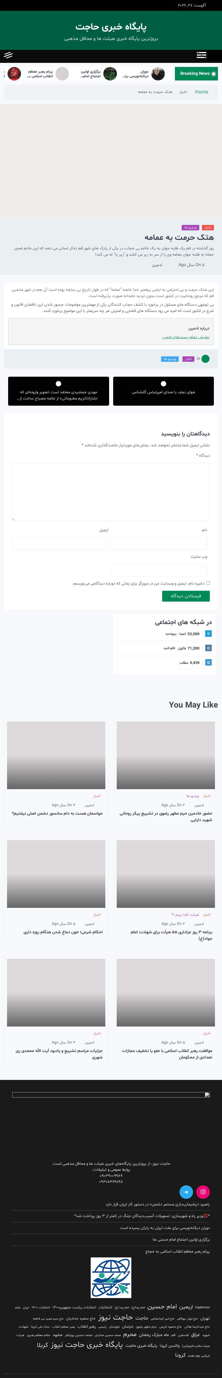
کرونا (180, 1355)
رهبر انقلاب (86, 1326)
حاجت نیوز (115, 1317)
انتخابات (105, 1307)
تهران (205, 1318)
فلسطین (183, 1335)
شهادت (23, 1327)
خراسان (127, 1326)
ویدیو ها (190, 227)
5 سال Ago (191, 265)
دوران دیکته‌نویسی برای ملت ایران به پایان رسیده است (144, 74)
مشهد (58, 1335)
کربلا (42, 1345)
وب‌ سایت (199, 557)
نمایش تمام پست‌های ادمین (186, 337)
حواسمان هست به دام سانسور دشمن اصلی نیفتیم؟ (57, 814)
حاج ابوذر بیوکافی (187, 1319)
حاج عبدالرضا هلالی (197, 1327)
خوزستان (114, 1327)
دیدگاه (203, 456)
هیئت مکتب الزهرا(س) (196, 1346)
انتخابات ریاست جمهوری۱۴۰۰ (74, 1307)
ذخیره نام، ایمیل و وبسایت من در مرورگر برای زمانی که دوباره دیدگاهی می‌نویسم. (138, 583)
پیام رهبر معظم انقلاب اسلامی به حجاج (49, 74)
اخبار (208, 227)
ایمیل (103, 530)
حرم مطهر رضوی (146, 1327)
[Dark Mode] (32, 56)
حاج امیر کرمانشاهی (163, 1319)
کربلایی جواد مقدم (199, 1356)
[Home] (215, 55)
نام (204, 530)
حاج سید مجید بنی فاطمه (48, 1319)
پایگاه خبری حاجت (111, 27)
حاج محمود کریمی (170, 1327)
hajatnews (202, 1307)
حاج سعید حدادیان (81, 1318)
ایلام (17, 1308)
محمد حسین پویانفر (78, 1335)
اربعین (186, 1307)
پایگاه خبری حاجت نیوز (87, 1345)
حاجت (141, 1318)
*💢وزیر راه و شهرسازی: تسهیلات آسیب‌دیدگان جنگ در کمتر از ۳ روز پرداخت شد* (142, 1216)
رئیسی (102, 1327)
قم (173, 1335)
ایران (26, 1307)
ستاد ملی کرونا (40, 1327)
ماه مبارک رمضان (154, 1335)
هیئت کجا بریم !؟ (185, 914)
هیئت (20, 1335)
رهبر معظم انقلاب (63, 1327)
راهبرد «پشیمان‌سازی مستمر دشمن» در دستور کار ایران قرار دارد (158, 1204)
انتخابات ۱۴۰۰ (41, 1307)
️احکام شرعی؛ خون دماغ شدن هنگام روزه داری (63, 932)
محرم (129, 1334)
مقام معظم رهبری (38, 1335)
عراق (195, 1334)
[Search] (20, 56)
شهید (206, 1335)
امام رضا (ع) (122, 1308)
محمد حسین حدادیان (108, 1335)
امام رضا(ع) (138, 1308)
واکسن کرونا (169, 1346)
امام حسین (162, 1306)
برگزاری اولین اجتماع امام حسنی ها (100, 74)
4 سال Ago (173, 805)
